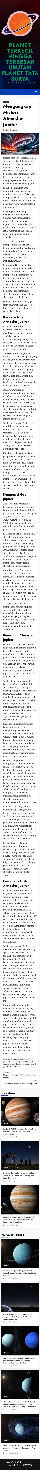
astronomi (11, 1059)
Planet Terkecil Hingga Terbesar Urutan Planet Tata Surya (20, 62)
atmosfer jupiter (22, 1059)
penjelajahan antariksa (21, 1064)
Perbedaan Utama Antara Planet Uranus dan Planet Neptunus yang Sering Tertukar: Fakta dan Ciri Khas (19, 1360)
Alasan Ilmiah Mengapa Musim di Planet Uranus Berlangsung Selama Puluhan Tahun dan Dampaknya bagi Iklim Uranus (19, 1404)
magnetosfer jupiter (16, 1061)
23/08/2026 (14, 1322)
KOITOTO (28, 1465)
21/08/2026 (14, 1409)
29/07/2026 (14, 1137)
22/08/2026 (14, 1366)
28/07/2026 (14, 1181)
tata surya (17, 1066)
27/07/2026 (14, 1225)
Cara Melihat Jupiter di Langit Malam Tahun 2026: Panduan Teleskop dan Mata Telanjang (18, 1175)
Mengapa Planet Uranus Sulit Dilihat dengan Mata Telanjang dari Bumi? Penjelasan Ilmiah (17, 1316)
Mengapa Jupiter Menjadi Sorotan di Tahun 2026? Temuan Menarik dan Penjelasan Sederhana (18, 1220)
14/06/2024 (15, 130)
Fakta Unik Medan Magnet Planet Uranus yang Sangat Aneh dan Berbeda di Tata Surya (19, 1448)
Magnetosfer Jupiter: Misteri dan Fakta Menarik (19, 1075)
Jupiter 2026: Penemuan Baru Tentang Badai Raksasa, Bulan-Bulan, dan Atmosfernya (19, 1131)
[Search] (36, 92)
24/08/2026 (14, 1278)
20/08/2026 (14, 1453)
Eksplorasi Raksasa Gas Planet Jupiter (21, 1082)
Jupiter (6, 102)
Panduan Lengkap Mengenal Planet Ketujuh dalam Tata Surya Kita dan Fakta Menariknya (19, 1273)
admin (7, 130)
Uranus (6, 1265)
